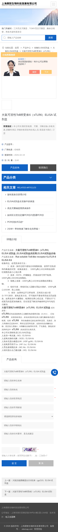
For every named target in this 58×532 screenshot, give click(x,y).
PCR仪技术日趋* (15, 222)
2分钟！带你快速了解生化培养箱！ (23, 229)
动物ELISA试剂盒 (41, 48)
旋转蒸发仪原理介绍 (16, 194)
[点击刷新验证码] (29, 449)
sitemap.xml (27, 529)
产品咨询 (14, 167)
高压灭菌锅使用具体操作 (19, 208)
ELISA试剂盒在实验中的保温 (20, 201)
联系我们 (43, 167)
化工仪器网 (10, 517)
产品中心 (27, 48)
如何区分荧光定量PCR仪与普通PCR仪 (25, 215)
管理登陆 (38, 529)
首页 (17, 48)
